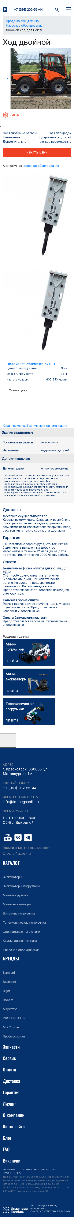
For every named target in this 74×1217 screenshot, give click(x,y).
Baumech (9, 982)
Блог (7, 1137)
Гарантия (11, 1092)
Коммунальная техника (20, 941)
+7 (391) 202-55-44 (28, 9)
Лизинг (9, 1103)
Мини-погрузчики (15, 895)
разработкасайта (38, 1210)
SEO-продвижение (43, 1205)
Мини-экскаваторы (17, 904)
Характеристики (15, 426)
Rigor (6, 991)
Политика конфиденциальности (26, 848)
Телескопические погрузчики (24, 922)
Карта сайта (14, 1126)
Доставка (11, 1080)
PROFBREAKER (14, 1018)
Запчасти (11, 1046)
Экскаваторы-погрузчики (21, 886)
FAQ (6, 1149)
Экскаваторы (12, 877)
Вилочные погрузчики (19, 913)
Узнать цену (37, 152)
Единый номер (16, 783)
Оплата (9, 1069)
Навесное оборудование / (25, 25)
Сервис (9, 1058)
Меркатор (10, 1009)
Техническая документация (47, 426)
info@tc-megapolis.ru (21, 802)
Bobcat (8, 1000)
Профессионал (14, 1036)
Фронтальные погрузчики (21, 931)
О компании (13, 1114)
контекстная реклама (55, 1211)
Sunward (9, 972)
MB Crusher (11, 1027)
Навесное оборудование (41, 166)
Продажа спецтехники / (24, 21)
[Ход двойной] (40, 78)
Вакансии (11, 1160)
